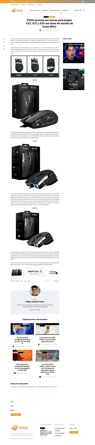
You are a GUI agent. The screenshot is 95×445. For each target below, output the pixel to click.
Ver (83, 1)
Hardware (15, 325)
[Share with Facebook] (4, 39)
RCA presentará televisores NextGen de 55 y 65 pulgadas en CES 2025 (22, 367)
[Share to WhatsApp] (4, 49)
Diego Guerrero (21, 373)
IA (19, 325)
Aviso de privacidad (31, 4)
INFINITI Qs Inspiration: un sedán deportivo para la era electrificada (46, 433)
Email (12, 406)
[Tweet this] (4, 42)
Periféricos (52, 16)
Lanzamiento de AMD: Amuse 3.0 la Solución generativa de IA (47, 340)
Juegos (40, 352)
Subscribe (74, 432)
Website (13, 410)
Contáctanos (39, 4)
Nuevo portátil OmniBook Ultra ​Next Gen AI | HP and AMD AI (22, 340)
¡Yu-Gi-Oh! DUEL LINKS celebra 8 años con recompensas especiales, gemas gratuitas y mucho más (47, 369)
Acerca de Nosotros (15, 4)
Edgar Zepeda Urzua (47, 30)
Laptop (22, 325)
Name (12, 401)
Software (15, 327)
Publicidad (23, 4)
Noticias (46, 16)
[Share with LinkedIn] (4, 45)
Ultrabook (21, 327)
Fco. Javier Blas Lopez (20, 346)
